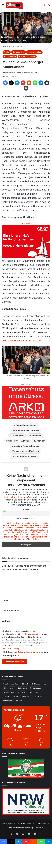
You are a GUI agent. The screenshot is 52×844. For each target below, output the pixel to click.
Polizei (37, 692)
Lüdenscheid (22, 688)
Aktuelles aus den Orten (11, 684)
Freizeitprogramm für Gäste (26, 430)
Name (5, 600)
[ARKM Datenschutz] (26, 402)
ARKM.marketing (26, 223)
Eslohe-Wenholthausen (26, 425)
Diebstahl (25, 684)
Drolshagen (36, 684)
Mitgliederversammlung (18, 441)
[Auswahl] (3, 6)
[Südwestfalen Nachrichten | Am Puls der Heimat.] (14, 5)
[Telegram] (40, 82)
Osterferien (40, 441)
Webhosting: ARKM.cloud (34, 828)
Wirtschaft (19, 700)
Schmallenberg (10, 56)
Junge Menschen (34, 52)
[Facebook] (5, 82)
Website (6, 621)
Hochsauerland (18, 52)
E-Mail (26, 509)
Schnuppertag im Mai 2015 (26, 456)
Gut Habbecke (17, 436)
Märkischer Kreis (8, 692)
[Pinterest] (23, 82)
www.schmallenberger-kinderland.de (21, 340)
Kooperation (35, 436)
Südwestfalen (26, 696)
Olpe (30, 692)
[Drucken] (26, 88)
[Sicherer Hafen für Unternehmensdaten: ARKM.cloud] (26, 241)
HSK (4, 688)
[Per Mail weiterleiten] (46, 82)
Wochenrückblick (27, 519)
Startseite (9, 46)
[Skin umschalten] (45, 6)
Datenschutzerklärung (15, 497)
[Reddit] (29, 82)
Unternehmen (38, 696)
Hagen (45, 684)
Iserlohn (12, 688)
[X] (11, 82)
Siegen (15, 696)
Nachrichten (22, 692)
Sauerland (6, 696)
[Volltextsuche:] (49, 6)
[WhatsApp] (35, 82)
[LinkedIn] (17, 82)
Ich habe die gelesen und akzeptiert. (25, 654)
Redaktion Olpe (9, 72)
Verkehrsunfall (8, 700)
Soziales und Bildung (27, 56)
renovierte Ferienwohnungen (26, 446)
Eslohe (19, 46)
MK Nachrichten (35, 688)
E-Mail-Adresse (10, 610)
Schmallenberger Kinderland (26, 451)
